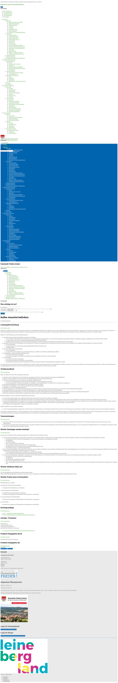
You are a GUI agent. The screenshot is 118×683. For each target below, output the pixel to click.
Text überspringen (5, 328)
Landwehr (11, 126)
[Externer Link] (59, 574)
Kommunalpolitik (10, 55)
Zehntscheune (12, 107)
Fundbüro (11, 28)
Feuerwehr (9, 84)
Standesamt (12, 41)
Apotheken (11, 79)
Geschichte (12, 115)
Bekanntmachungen (14, 23)
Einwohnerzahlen (13, 118)
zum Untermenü (7, 15)
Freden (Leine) (12, 124)
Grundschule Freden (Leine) (16, 72)
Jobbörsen (11, 131)
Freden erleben (10, 98)
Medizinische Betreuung (12, 75)
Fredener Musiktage (14, 102)
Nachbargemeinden (14, 120)
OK (1, 7)
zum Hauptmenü (7, 14)
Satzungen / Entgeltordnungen (17, 48)
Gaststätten (12, 105)
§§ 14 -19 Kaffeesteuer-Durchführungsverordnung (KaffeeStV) (19, 514)
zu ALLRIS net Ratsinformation (9, 629)
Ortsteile (8, 121)
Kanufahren (12, 91)
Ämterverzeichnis (13, 38)
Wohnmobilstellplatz (14, 111)
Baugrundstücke (13, 29)
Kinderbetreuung (10, 61)
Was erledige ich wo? (14, 39)
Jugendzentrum (13, 74)
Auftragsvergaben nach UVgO (16, 54)
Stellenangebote (13, 25)
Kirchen (8, 82)
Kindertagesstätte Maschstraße (17, 68)
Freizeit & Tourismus (8, 85)
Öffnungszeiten (13, 35)
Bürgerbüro (11, 42)
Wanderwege (12, 95)
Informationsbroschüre (15, 108)
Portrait (8, 114)
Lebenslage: (4, 309)
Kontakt (5, 678)
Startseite (5, 142)
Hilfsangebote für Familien (16, 67)
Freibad (11, 88)
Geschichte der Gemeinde (15, 117)
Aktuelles (8, 20)
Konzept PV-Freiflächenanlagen (17, 32)
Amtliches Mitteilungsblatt (16, 22)
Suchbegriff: (4, 307)
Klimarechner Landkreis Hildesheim (15, 58)
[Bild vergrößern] (24, 673)
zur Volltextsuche (7, 12)
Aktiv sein (8, 87)
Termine (11, 26)
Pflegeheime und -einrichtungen (17, 81)
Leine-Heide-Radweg (14, 92)
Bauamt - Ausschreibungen (16, 52)
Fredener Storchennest (15, 110)
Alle (42, 312)
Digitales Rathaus (10, 56)
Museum (11, 100)
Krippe (10, 62)
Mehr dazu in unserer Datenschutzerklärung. (12, 4)
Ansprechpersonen (14, 36)
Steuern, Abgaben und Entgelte (17, 46)
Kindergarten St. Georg (14, 64)
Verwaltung (9, 33)
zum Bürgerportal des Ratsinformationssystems (13, 636)
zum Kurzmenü (7, 11)
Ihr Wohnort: (4, 310)
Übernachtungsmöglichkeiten (16, 104)
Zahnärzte (11, 78)
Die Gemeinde (7, 113)
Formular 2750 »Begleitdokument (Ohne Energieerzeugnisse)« (19, 530)
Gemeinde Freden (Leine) (7, 555)
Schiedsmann (12, 43)
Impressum (6, 145)
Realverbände (12, 133)
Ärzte (10, 77)
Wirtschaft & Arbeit (11, 128)
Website (3, 564)
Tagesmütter (12, 69)
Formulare (11, 49)
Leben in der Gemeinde (9, 59)
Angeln (10, 94)
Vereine (11, 97)
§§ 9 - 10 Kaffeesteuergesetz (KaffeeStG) (13, 513)
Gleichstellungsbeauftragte (16, 45)
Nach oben (10, 548)
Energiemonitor (13, 31)
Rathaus (5, 19)
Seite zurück (4, 548)
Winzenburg (12, 127)
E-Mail (2, 566)
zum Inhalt (6, 16)
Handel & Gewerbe (13, 130)
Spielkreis (11, 65)
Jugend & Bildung (10, 71)
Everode (11, 123)
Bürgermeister (12, 51)
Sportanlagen (12, 90)
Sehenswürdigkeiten (14, 101)
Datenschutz (6, 681)
